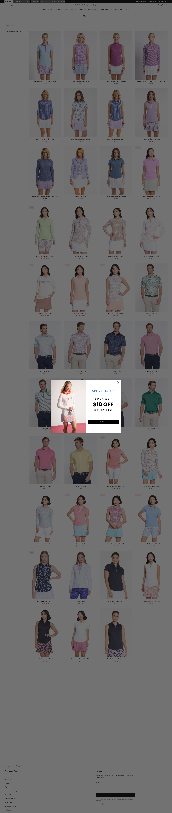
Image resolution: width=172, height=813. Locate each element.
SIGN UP (103, 422)
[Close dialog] (118, 382)
